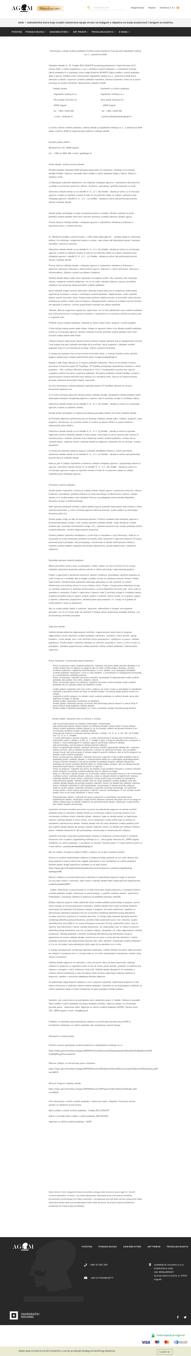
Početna (17, 31)
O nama (123, 31)
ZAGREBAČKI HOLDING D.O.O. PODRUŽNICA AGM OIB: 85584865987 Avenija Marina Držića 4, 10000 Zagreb (170, 1272)
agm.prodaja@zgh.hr (102, 1277)
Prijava (152, 7)
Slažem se (164, 1352)
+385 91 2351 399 (99, 1264)
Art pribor (79, 31)
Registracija (137, 7)
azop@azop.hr (81, 1011)
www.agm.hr (105, 237)
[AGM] (23, 1246)
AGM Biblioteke (58, 31)
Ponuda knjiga (35, 31)
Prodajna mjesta (102, 31)
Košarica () (168, 7)
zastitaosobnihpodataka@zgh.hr (78, 846)
